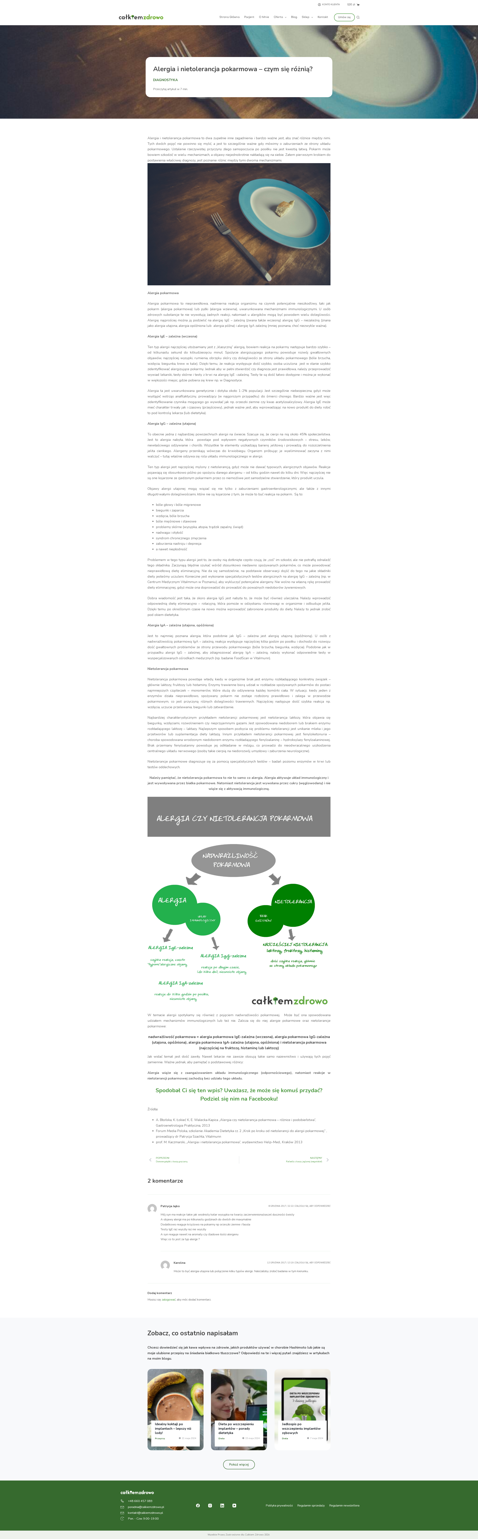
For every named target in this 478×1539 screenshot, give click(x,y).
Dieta (221, 1438)
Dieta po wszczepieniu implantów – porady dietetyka (236, 1428)
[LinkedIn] (222, 1505)
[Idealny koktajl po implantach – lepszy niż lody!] (176, 1409)
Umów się (344, 17)
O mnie (264, 17)
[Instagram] (210, 1505)
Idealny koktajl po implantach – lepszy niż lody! (173, 1428)
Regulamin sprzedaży (311, 1505)
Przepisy (160, 1438)
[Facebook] (198, 1505)
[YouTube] (234, 1505)
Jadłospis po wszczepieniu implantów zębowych (301, 1428)
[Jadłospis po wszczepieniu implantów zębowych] (302, 1409)
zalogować (169, 1300)
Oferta (278, 17)
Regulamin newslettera (344, 1505)
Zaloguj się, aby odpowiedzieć (312, 1206)
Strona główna (229, 17)
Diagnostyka (165, 80)
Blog (294, 17)
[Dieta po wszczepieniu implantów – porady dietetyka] (239, 1409)
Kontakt (323, 17)
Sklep (305, 17)
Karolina (179, 1263)
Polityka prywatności (279, 1505)
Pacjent (249, 17)
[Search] (358, 17)
